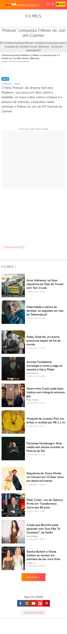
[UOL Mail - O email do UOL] (48, 4)
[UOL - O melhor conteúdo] (11, 5)
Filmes (33, 16)
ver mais (31, 577)
